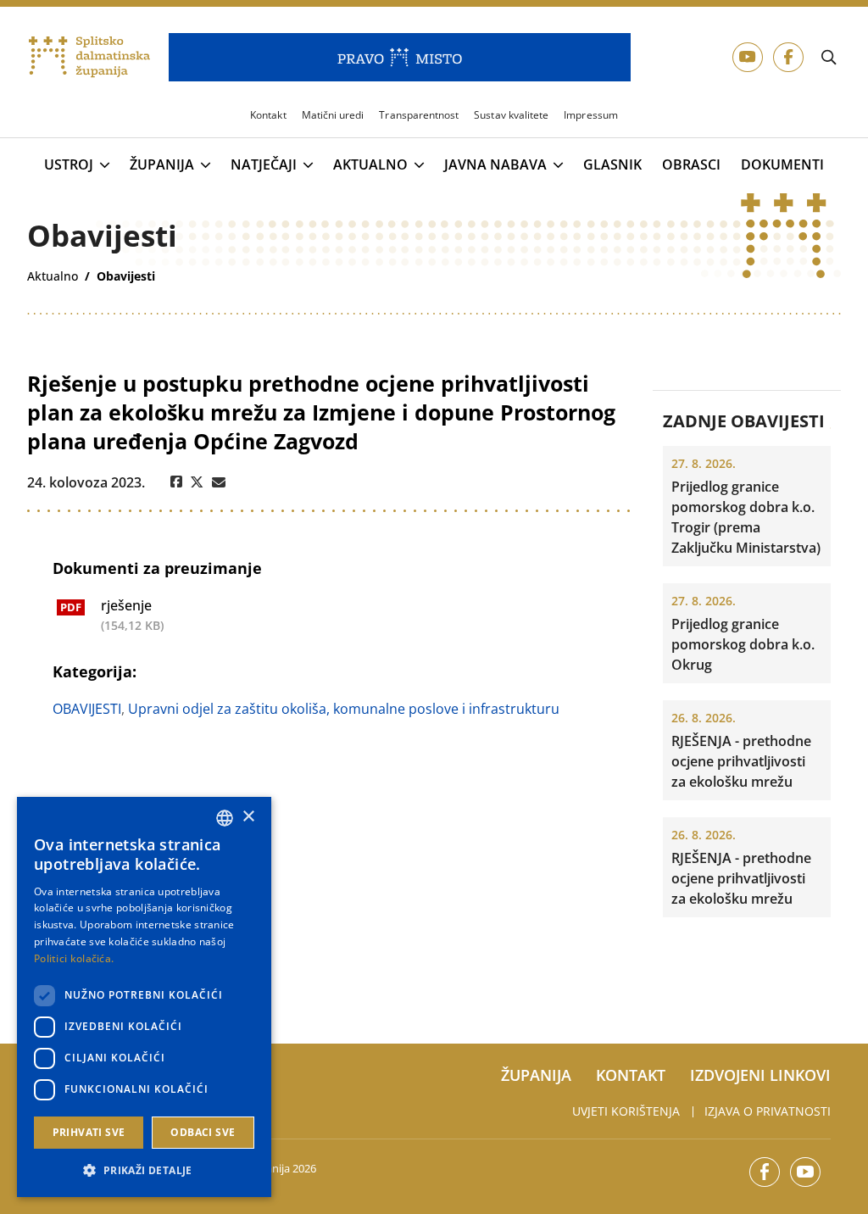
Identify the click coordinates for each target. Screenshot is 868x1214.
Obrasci (691, 165)
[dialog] (144, 997)
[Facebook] (176, 482)
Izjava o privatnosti (767, 1111)
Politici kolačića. (74, 958)
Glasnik (612, 165)
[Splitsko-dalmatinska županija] (89, 57)
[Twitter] (197, 482)
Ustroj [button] (68, 165)
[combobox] (224, 818)
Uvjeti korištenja (626, 1111)
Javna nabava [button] (495, 165)
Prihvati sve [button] (89, 1132)
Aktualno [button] (370, 165)
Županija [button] (162, 165)
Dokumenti (782, 165)
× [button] (248, 816)
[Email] (218, 482)
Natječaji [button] (264, 165)
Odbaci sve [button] (202, 1132)
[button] (144, 1170)
